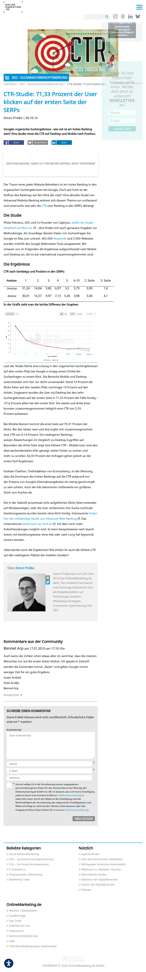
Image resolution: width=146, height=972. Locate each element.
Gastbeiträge (17, 915)
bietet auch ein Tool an (37, 524)
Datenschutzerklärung (76, 809)
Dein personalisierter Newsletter (102, 859)
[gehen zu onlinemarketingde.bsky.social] (138, 17)
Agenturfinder (90, 854)
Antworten (11, 695)
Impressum (16, 931)
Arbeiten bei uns (19, 925)
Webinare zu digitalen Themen (101, 869)
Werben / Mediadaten (23, 910)
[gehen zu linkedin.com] (130, 17)
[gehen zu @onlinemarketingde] (123, 17)
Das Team (15, 921)
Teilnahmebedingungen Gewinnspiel (33, 946)
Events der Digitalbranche (98, 884)
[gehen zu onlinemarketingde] (115, 17)
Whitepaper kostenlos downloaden (103, 864)
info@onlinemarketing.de (71, 795)
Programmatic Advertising (26, 874)
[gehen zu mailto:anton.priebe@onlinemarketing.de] (47, 577)
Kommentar (14, 730)
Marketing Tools (19, 879)
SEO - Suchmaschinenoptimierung (41, 84)
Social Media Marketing (24, 854)
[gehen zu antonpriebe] (47, 582)
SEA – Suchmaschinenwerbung (29, 864)
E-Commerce (17, 869)
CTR (44, 206)
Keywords (59, 238)
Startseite (10, 84)
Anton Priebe (24, 568)
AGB (11, 941)
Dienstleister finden (94, 874)
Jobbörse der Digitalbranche (99, 879)
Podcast (86, 889)
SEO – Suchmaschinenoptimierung (31, 859)
